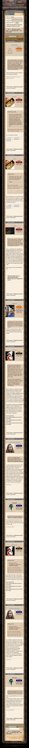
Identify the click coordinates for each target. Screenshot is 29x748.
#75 (22, 155)
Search (7, 14)
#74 (22, 93)
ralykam (14, 226)
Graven (14, 96)
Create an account (16, 26)
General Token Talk (14, 30)
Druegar (14, 503)
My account (14, 8)
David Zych (14, 350)
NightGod (14, 303)
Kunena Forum (17, 738)
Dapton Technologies (14, 746)
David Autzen (14, 45)
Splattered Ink (23, 745)
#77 (22, 300)
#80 (22, 499)
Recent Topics (18, 11)
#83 (22, 674)
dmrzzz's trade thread (10, 415)
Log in (11, 86)
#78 (22, 346)
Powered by (11, 738)
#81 (22, 541)
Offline (19, 47)
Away (19, 98)
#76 (22, 222)
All (6, 11)
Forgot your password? (11, 24)
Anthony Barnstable (14, 442)
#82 (22, 605)
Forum (9, 29)
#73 (22, 41)
